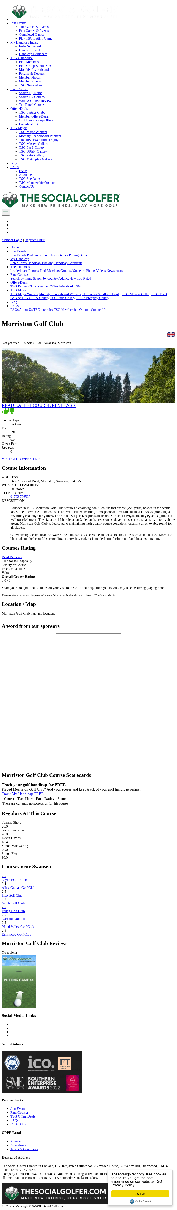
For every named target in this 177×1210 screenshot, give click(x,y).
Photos (90, 271)
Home (14, 247)
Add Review (67, 278)
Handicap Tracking (40, 263)
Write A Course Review (35, 101)
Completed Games (31, 34)
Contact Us (26, 186)
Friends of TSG (29, 124)
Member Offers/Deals (34, 116)
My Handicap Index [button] (24, 42)
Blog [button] (13, 163)
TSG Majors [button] (18, 128)
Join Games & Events (34, 27)
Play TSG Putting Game (35, 38)
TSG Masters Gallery (33, 143)
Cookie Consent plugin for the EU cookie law (140, 1201)
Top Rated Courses (32, 104)
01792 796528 (20, 497)
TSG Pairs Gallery (31, 155)
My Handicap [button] (19, 259)
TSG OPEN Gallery (33, 151)
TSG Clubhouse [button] (21, 58)
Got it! (140, 1194)
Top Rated (84, 278)
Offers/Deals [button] (19, 108)
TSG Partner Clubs (32, 112)
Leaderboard (19, 271)
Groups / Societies (72, 271)
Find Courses (19, 1112)
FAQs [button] (14, 167)
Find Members (29, 62)
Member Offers (47, 286)
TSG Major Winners (33, 132)
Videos (101, 271)
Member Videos (30, 81)
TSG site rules (43, 309)
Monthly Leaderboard (34, 69)
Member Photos (30, 77)
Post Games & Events (34, 30)
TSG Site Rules (29, 179)
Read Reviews (12, 557)
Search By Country (32, 97)
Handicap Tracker (31, 50)
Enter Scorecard (30, 46)
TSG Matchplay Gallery (35, 159)
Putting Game (78, 255)
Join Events (18, 255)
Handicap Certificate (33, 54)
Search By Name (30, 93)
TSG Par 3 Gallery (32, 147)
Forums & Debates (32, 73)
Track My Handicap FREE (23, 794)
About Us (25, 175)
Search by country (45, 278)
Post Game (34, 255)
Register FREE (35, 240)
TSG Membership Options (37, 182)
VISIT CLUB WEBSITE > (21, 459)
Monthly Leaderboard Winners (40, 136)
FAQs (23, 171)
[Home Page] (61, 207)
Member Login (12, 240)
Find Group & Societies (35, 66)
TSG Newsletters (31, 85)
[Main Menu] (6, 212)
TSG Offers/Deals (22, 1116)
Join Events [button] (18, 23)
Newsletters (115, 271)
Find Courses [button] (19, 89)
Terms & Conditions (24, 1149)
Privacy (15, 1141)
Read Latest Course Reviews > (39, 405)
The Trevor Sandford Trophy (38, 140)
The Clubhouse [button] (20, 267)
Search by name (21, 278)
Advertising (18, 1145)
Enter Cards (18, 263)
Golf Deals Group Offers (36, 120)
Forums (33, 271)
